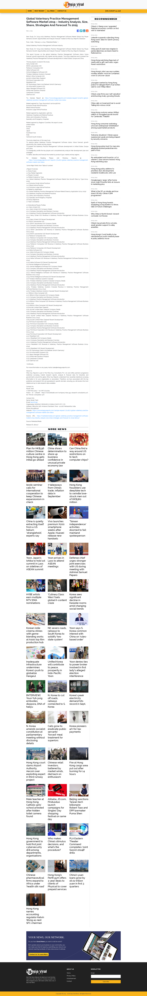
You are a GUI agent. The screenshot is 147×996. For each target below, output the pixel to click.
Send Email (33, 402)
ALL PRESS (51, 11)
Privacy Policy (71, 976)
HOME (30, 11)
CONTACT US (61, 11)
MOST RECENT (39, 11)
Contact (69, 981)
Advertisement (71, 978)
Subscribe (106, 981)
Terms (69, 973)
